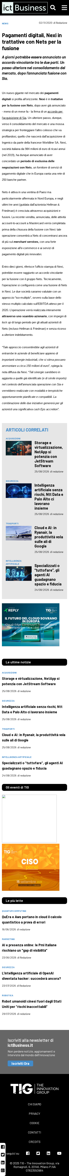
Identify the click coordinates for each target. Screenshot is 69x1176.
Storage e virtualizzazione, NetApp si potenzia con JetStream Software (48, 454)
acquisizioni (13, 438)
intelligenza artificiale (13, 562)
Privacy (34, 1113)
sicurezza (12, 481)
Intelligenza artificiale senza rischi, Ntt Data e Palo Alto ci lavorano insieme (48, 496)
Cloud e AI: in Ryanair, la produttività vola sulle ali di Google (48, 536)
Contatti (34, 1132)
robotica (7, 995)
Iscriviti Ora (20, 1063)
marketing (8, 939)
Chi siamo (34, 1104)
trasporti (12, 523)
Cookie (34, 1123)
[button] (53, 8)
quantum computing (14, 911)
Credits (34, 1141)
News (5, 23)
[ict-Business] (21, 7)
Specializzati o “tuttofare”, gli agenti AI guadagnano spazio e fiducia (48, 574)
